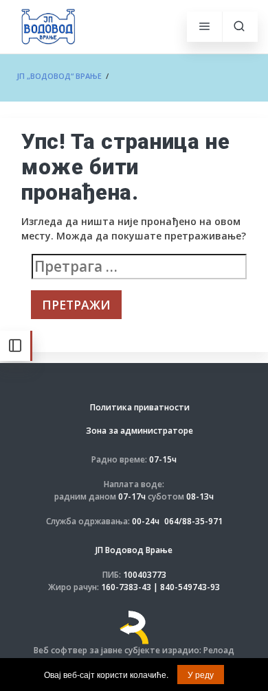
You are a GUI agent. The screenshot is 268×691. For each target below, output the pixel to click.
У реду (201, 674)
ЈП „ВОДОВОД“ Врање (59, 76)
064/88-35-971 (193, 521)
